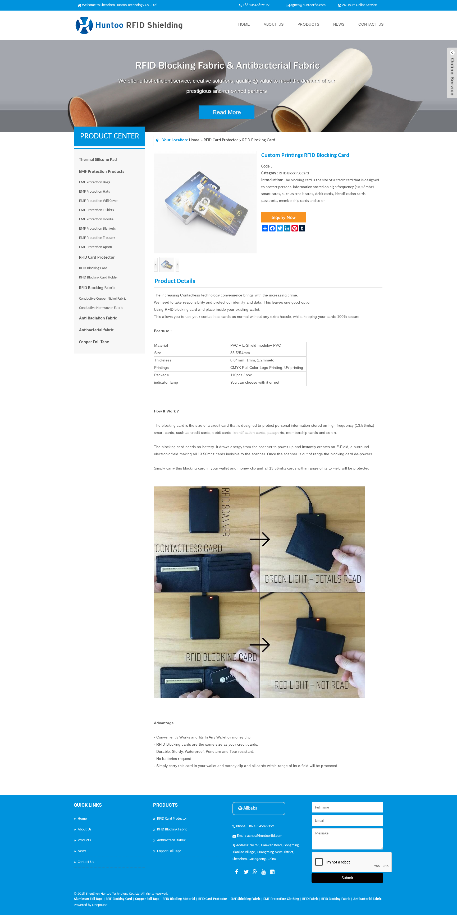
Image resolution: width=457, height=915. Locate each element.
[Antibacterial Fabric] (367, 895)
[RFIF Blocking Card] (119, 895)
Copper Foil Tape (94, 342)
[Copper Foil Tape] (147, 895)
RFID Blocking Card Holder (98, 278)
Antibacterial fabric (96, 330)
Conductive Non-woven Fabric (101, 308)
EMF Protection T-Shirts (96, 210)
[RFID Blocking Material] (179, 895)
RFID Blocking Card (93, 268)
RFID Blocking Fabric (97, 288)
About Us (274, 24)
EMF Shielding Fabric (245, 899)
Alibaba (250, 808)
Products (308, 24)
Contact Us (371, 24)
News (339, 24)
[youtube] (263, 872)
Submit (347, 878)
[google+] (254, 872)
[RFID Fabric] (310, 895)
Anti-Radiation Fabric (98, 318)
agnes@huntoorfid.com (308, 5)
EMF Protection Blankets (97, 229)
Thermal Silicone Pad (98, 160)
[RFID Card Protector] (212, 895)
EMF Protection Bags (94, 182)
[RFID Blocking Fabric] (335, 895)
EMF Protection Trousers (97, 238)
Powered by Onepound (90, 905)
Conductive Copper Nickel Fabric (102, 299)
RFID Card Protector (97, 258)
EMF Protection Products (101, 172)
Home (244, 24)
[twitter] (245, 872)
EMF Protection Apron (95, 247)
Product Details (175, 281)
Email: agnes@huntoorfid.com (259, 836)
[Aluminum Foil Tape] (88, 895)
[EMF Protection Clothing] (281, 895)
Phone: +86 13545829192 (254, 826)
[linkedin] (271, 872)
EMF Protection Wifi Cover (98, 201)
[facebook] (236, 872)
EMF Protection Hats (94, 192)
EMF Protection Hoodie (96, 219)
